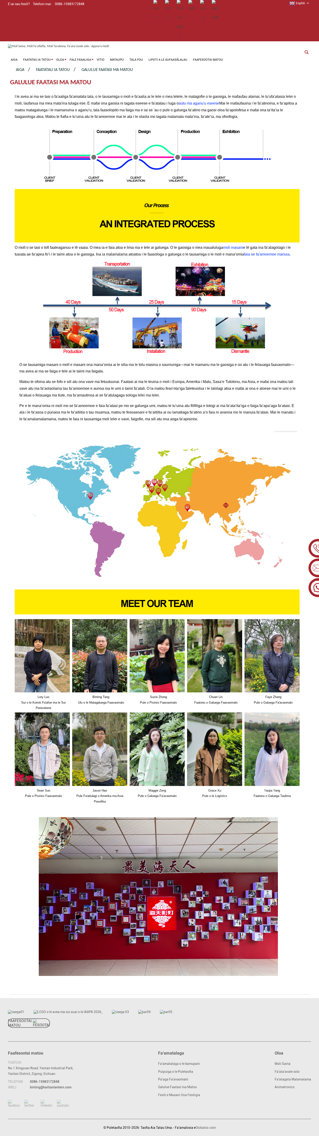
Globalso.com (205, 1127)
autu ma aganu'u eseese (199, 103)
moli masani (233, 247)
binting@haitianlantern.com (50, 1087)
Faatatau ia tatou (53, 70)
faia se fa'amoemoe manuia (267, 254)
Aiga (20, 70)
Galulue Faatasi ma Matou (107, 70)
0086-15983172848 (44, 1081)
